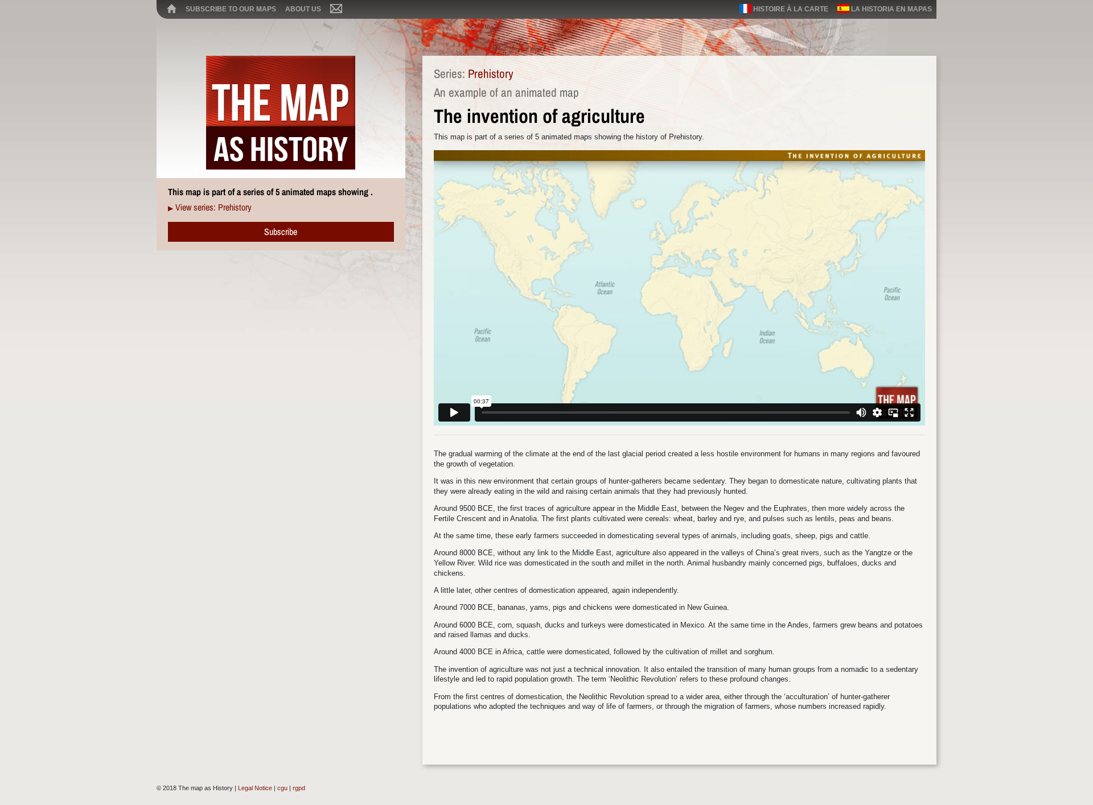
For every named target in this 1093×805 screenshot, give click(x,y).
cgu (282, 788)
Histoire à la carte (789, 9)
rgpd (299, 788)
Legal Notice (255, 788)
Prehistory (490, 73)
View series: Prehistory (213, 207)
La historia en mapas (890, 9)
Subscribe (280, 231)
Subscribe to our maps (231, 9)
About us (303, 9)
